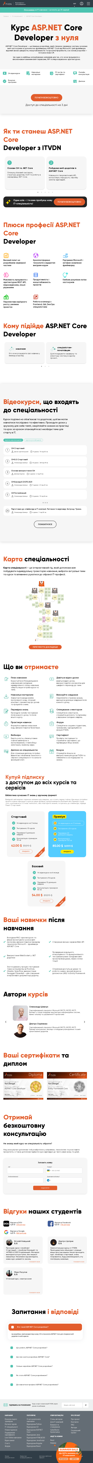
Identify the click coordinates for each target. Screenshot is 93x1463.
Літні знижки (29, 10)
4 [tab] (49, 192)
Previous (1, 173)
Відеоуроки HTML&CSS (36, 1438)
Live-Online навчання (13, 1438)
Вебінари (16, 735)
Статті (7, 1443)
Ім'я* (9, 1167)
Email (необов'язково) (13, 1176)
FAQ (72, 1425)
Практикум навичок (21, 722)
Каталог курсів (11, 1424)
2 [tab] (41, 192)
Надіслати (45, 1188)
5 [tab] (52, 192)
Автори (74, 1428)
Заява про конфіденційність (26, 1457)
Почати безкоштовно (46, 97)
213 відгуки (20, 1225)
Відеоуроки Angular (34, 1443)
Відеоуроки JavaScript (35, 1440)
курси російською (33, 440)
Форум (60, 722)
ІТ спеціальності (11, 1427)
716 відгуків (65, 1225)
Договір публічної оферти (45, 1457)
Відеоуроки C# (33, 1427)
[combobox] (49, 1170)
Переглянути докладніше (45, 647)
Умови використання (9, 1457)
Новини (53, 1443)
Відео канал (9, 1440)
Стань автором (56, 1419)
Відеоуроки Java (33, 1435)
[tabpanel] (25, 172)
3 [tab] (45, 192)
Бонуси (60, 750)
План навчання (19, 677)
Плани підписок (11, 1430)
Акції (52, 1440)
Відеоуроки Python (34, 1424)
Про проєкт (75, 1419)
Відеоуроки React (34, 1446)
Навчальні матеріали (22, 694)
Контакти (74, 1422)
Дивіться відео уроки (67, 677)
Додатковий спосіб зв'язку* (53, 1176)
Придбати (25, 851)
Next (89, 173)
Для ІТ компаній (56, 1422)
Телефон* (49, 1167)
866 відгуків (21, 1233)
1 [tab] (38, 192)
